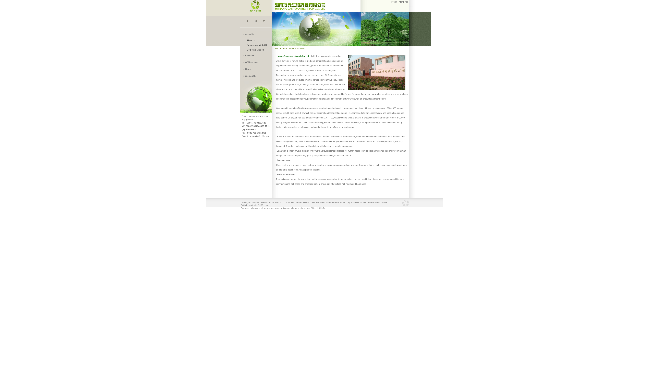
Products (249, 55)
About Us (249, 34)
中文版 (394, 2)
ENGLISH (403, 2)
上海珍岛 (321, 208)
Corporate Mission (255, 50)
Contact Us (250, 76)
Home (291, 48)
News (248, 69)
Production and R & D (257, 45)
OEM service (251, 62)
